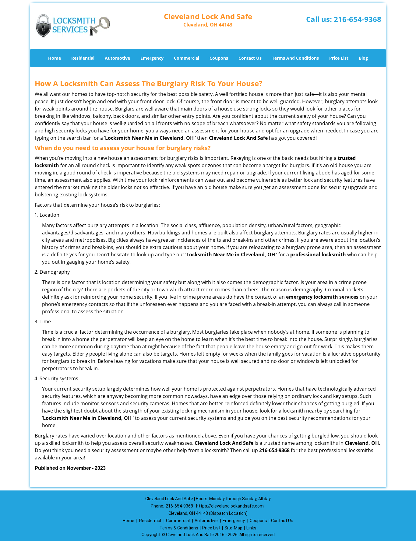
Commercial (186, 58)
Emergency (152, 58)
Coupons (219, 58)
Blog (363, 58)
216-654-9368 (357, 19)
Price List (338, 58)
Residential (82, 58)
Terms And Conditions (295, 58)
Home (54, 58)
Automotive (117, 58)
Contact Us (250, 58)
